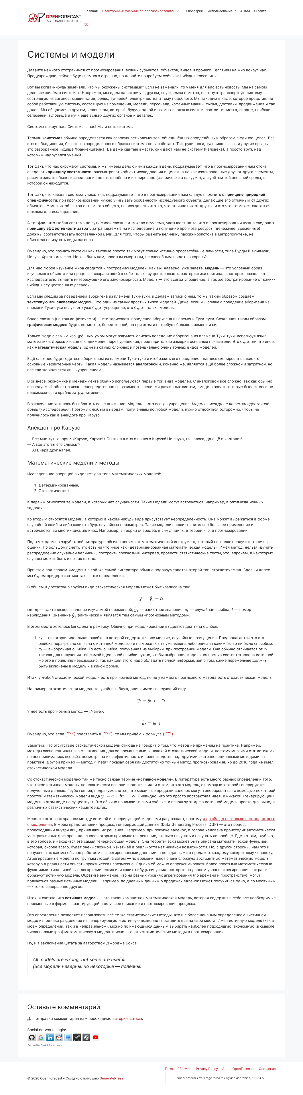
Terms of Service (178, 1069)
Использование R (222, 11)
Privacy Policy (207, 1069)
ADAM (245, 11)
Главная (91, 11)
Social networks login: (46, 1030)
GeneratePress (111, 1078)
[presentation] (151, 598)
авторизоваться (127, 1018)
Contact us (267, 1069)
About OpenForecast (238, 1069)
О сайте (260, 11)
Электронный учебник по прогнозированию (138, 11)
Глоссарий (194, 11)
